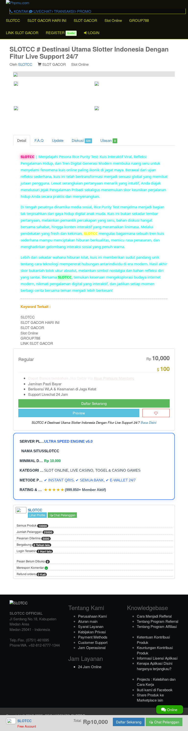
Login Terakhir (34, 551)
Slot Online (113, 20)
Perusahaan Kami (92, 616)
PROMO (83, 11)
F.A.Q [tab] (39, 140)
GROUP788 (139, 20)
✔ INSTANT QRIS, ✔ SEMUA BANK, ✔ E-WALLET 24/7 (90, 480)
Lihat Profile (37, 515)
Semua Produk (32, 525)
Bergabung (33, 544)
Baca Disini (148, 422)
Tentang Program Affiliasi (157, 626)
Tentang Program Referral (157, 621)
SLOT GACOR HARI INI (46, 20)
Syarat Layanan (90, 626)
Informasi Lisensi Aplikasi (157, 658)
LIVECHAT (42, 11)
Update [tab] (57, 140)
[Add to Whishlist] (156, 413)
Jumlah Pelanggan (34, 532)
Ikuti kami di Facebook (155, 689)
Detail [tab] (21, 140)
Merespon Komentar (32, 567)
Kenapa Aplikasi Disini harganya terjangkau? (154, 666)
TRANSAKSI (63, 11)
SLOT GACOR (85, 20)
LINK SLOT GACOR (22, 32)
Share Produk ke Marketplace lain (150, 697)
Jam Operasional (92, 647)
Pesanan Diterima (33, 538)
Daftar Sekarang (94, 403)
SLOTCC (13, 20)
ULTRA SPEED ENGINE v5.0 (68, 441)
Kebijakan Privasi (92, 631)
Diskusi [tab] (81, 140)
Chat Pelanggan (64, 515)
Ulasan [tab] (108, 140)
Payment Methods (92, 636)
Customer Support (92, 642)
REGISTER (60, 32)
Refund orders (31, 574)
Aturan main (87, 621)
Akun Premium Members (114, 378)
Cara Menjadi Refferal (154, 616)
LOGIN (93, 32)
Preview (79, 413)
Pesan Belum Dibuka (32, 561)
